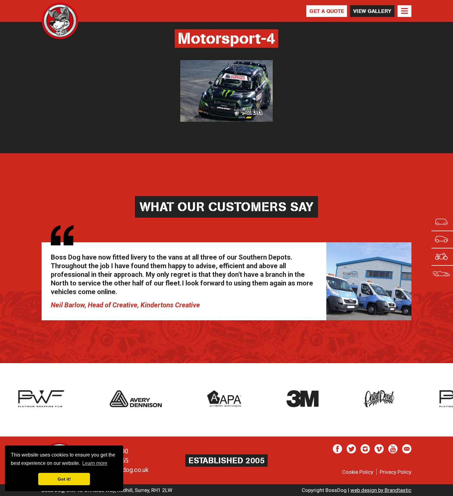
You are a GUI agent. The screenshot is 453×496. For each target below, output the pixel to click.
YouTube (393, 448)
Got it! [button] (64, 479)
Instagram (365, 448)
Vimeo (379, 448)
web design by (380, 490)
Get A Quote (326, 11)
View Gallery (372, 11)
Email (406, 448)
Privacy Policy (395, 472)
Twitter (351, 448)
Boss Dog (60, 20)
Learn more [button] (94, 463)
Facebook (337, 448)
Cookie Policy (357, 472)
